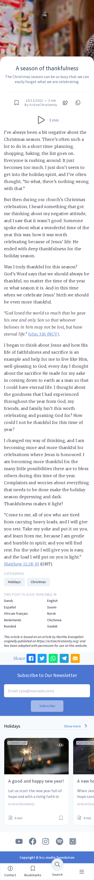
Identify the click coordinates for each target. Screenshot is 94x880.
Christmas (38, 582)
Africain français (16, 613)
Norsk (51, 613)
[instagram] (46, 841)
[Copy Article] (77, 103)
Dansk (8, 601)
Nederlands (12, 620)
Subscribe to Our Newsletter (47, 675)
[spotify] (59, 841)
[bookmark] (17, 103)
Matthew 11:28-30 (21, 564)
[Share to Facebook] (31, 658)
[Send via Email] (75, 658)
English (52, 601)
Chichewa (54, 620)
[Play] (41, 120)
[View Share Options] (65, 103)
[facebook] (32, 841)
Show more (73, 726)
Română (10, 626)
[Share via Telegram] (64, 658)
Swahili (52, 626)
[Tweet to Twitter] (42, 658)
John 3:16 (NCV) (43, 334)
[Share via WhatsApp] (53, 658)
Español (10, 607)
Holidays (14, 582)
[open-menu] (82, 872)
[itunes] (73, 841)
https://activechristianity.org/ (58, 641)
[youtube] (19, 841)
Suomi (51, 607)
